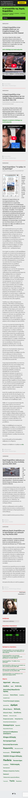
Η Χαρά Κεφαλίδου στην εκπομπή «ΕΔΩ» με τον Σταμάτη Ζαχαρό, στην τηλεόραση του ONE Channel (12, 30)
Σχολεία (11, 521)
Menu (6, 18)
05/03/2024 (5, 163)
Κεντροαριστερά (9, 741)
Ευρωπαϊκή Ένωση (8, 728)
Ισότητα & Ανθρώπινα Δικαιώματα (10, 732)
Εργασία (17, 725)
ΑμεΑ (12, 686)
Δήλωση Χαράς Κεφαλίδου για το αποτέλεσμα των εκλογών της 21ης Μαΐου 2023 (13, 532)
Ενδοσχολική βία (12, 715)
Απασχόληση (14, 695)
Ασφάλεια (21, 695)
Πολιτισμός (15, 764)
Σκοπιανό (6, 774)
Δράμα (14, 705)
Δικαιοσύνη (6, 705)
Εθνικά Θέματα (7, 709)
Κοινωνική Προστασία (10, 744)
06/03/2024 (5, 90)
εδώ (22, 444)
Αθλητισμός (15, 682)
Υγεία (11, 781)
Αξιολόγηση (5, 695)
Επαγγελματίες (19, 718)
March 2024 (14, 628)
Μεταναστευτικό (19, 748)
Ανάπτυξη (18, 686)
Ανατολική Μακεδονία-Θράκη (11, 690)
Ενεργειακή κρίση (8, 718)
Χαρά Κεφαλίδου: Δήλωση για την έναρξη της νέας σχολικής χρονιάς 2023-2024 (13, 462)
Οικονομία (15, 752)
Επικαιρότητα (8, 725)
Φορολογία (19, 781)
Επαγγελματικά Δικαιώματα (9, 721)
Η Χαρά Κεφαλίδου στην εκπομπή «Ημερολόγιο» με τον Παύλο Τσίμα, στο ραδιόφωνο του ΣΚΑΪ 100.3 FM (13, 99)
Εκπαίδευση (17, 712)
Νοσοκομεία (6, 752)
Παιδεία (6, 85)
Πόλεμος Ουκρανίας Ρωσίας (11, 771)
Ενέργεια (5, 715)
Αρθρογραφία (7, 449)
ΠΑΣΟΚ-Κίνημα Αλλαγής (15, 588)
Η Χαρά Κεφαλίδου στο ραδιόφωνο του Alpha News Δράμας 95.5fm (12, 674)
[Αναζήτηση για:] (10, 621)
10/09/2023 (5, 456)
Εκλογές (6, 588)
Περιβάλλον (6, 764)
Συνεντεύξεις (7, 84)
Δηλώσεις (6, 520)
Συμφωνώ (22, 2)
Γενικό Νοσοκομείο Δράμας (11, 701)
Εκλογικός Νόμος (7, 712)
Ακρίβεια (6, 686)
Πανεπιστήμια (12, 85)
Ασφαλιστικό (6, 697)
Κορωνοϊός (8, 748)
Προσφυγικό (6, 767)
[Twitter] (13, 793)
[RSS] (15, 793)
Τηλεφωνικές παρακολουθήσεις (11, 777)
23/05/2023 (5, 526)
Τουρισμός (5, 781)
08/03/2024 (5, 23)
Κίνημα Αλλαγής (9, 737)
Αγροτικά (6, 682)
